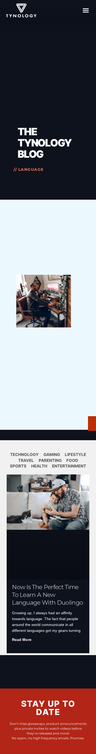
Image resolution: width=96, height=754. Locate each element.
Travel (26, 460)
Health (39, 466)
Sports (18, 466)
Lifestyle (75, 454)
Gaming (51, 454)
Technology (24, 454)
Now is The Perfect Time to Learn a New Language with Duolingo (47, 594)
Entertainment (69, 466)
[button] (86, 10)
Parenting (50, 460)
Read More (21, 639)
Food (72, 460)
